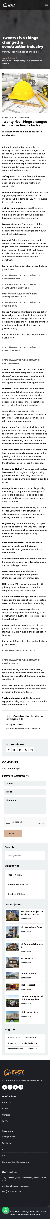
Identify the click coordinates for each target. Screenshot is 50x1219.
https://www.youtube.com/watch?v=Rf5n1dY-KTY (22, 662)
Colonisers (32, 1049)
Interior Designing (29, 1043)
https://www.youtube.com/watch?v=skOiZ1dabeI (22, 304)
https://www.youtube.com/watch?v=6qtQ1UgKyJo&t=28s (19, 295)
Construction (15, 875)
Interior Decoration (18, 884)
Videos (5, 1108)
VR (3, 1155)
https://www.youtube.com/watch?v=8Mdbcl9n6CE (22, 349)
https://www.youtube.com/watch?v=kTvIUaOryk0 (22, 362)
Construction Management (16, 1162)
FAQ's (5, 1121)
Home (4, 58)
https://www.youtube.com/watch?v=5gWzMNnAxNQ (22, 277)
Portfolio (6, 1143)
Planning (12, 1043)
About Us (6, 1102)
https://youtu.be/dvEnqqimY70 (19, 650)
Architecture (30, 1037)
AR (3, 1149)
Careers (6, 1115)
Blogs (12, 58)
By (22, 117)
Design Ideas (8, 1136)
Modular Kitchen (16, 894)
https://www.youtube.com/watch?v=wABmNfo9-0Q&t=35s (22, 286)
